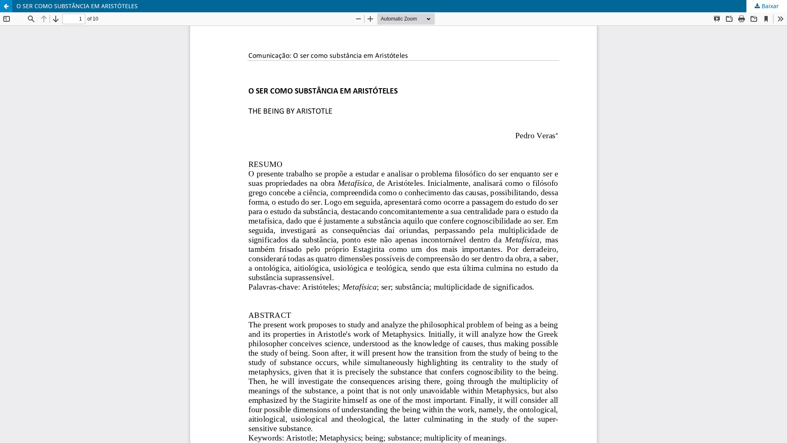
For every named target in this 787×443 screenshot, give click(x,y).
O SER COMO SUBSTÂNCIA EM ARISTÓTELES (77, 6)
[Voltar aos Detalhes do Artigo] (6, 6)
